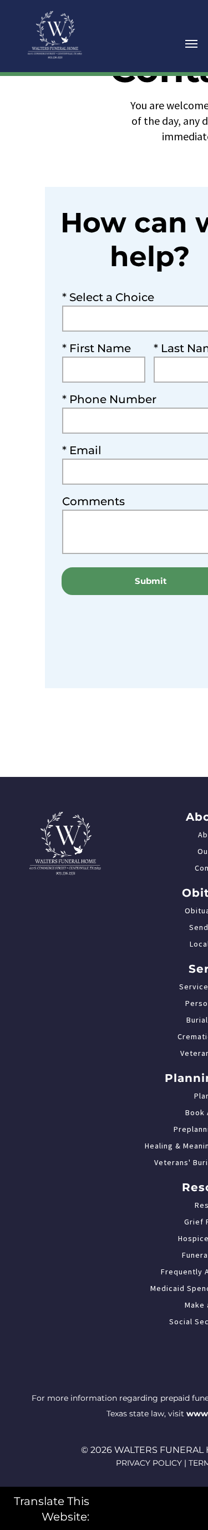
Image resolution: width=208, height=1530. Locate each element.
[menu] (191, 44)
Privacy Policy (149, 1463)
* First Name (96, 348)
